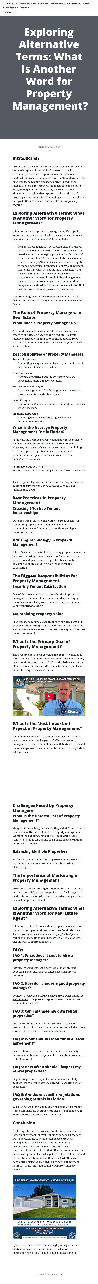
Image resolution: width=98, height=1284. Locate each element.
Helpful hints (20, 999)
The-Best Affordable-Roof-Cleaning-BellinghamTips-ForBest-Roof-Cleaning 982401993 (46, 5)
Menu (7, 12)
